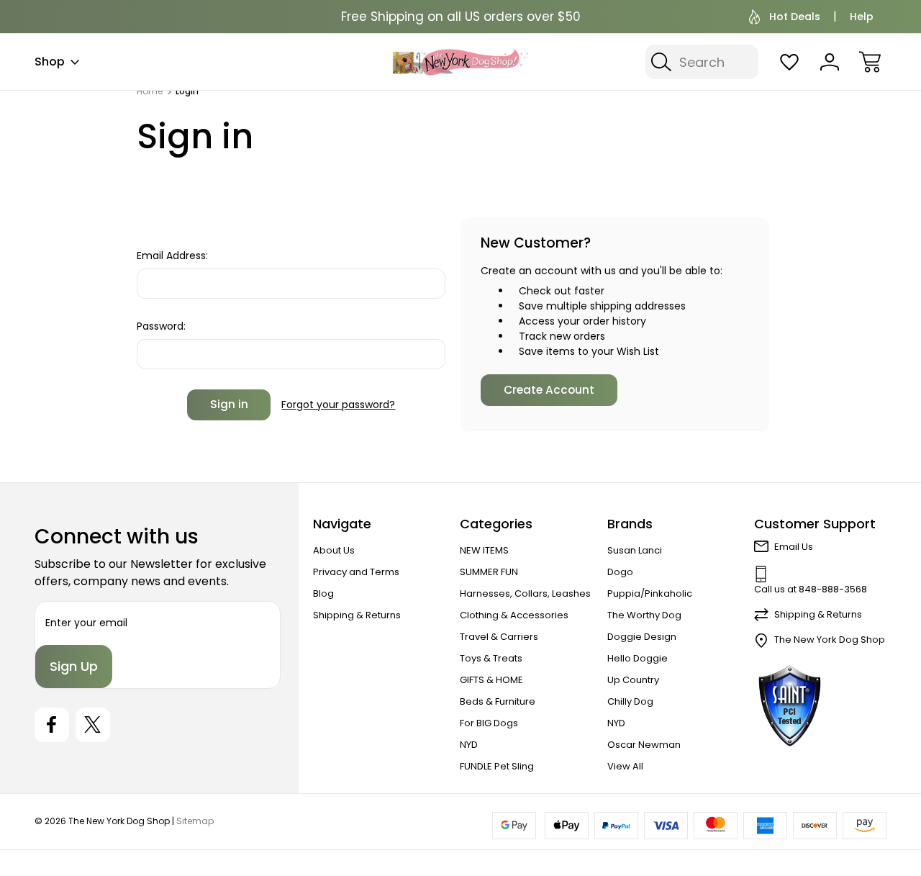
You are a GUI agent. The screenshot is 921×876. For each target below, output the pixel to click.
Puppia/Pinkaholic (649, 593)
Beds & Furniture (497, 701)
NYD (469, 744)
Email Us (793, 547)
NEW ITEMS (484, 550)
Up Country (633, 680)
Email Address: (172, 255)
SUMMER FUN (489, 572)
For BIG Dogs (489, 723)
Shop (50, 61)
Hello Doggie (637, 658)
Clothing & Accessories (514, 615)
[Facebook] (52, 725)
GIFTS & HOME (491, 680)
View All (625, 766)
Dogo (620, 572)
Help (862, 16)
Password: (161, 326)
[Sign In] (829, 61)
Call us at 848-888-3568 (810, 589)
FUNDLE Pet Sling (497, 766)
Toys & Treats (491, 658)
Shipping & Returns (357, 615)
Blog (323, 593)
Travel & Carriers (499, 637)
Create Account (549, 389)
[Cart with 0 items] (869, 61)
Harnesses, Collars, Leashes (525, 593)
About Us (334, 550)
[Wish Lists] (789, 61)
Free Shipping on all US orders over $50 (461, 16)
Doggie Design (641, 637)
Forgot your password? (338, 404)
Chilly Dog (630, 701)
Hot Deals (794, 16)
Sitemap (195, 821)
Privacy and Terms (356, 572)
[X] (93, 725)
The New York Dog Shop (829, 639)
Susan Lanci (634, 550)
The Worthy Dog (644, 615)
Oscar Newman (644, 744)
